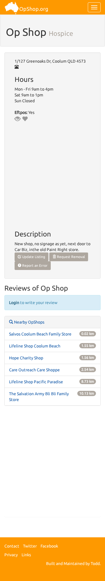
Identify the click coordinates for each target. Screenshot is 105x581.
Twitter (30, 546)
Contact (11, 546)
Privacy (11, 554)
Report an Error (34, 265)
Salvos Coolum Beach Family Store (40, 334)
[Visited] (17, 119)
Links (26, 554)
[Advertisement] (52, 464)
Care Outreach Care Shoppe (34, 370)
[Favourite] (25, 119)
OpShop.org (33, 9)
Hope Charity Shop (26, 358)
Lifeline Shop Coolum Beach (34, 346)
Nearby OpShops (28, 322)
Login (14, 302)
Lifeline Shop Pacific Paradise (36, 381)
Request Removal (70, 257)
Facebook (49, 546)
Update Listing (33, 257)
